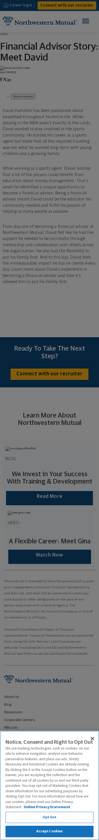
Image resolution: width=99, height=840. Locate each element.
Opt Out (50, 817)
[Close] (92, 739)
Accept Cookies (49, 831)
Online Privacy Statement (47, 807)
